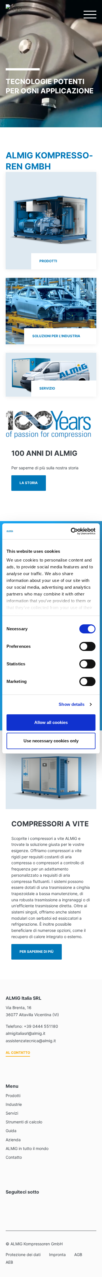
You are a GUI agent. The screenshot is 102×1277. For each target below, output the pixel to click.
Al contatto (18, 1052)
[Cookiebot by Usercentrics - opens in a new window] (71, 531)
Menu (86, 14)
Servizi (12, 1113)
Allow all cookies (51, 722)
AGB (78, 1254)
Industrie (14, 1104)
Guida (11, 1130)
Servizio (47, 388)
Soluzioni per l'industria (56, 336)
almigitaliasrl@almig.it (25, 1033)
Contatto (14, 1157)
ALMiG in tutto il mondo (27, 1148)
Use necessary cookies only (51, 740)
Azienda (13, 1139)
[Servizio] (51, 375)
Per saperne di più (37, 951)
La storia (29, 483)
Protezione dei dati (23, 1254)
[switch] (87, 646)
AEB (9, 1262)
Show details (71, 704)
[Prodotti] (51, 220)
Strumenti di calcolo (24, 1121)
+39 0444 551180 (41, 1026)
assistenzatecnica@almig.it (31, 1040)
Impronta (57, 1254)
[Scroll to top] (90, 1243)
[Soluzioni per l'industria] (51, 311)
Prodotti (48, 261)
